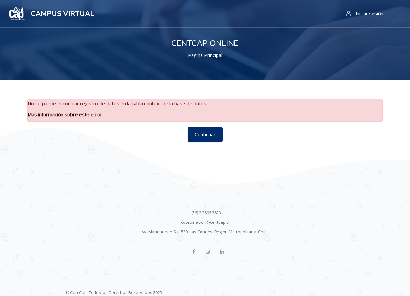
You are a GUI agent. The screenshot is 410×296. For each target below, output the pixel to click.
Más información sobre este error (65, 114)
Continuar (205, 134)
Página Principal (205, 55)
